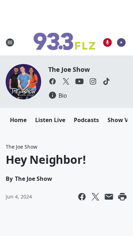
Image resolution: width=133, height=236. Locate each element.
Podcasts (86, 120)
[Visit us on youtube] (79, 81)
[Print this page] (122, 197)
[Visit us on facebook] (52, 81)
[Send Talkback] (107, 42)
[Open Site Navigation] (10, 42)
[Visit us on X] (66, 81)
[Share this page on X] (95, 197)
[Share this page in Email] (109, 197)
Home (18, 120)
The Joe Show (69, 69)
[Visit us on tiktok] (106, 81)
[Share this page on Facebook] (82, 197)
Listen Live (50, 120)
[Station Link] (64, 42)
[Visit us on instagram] (93, 81)
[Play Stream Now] (121, 42)
